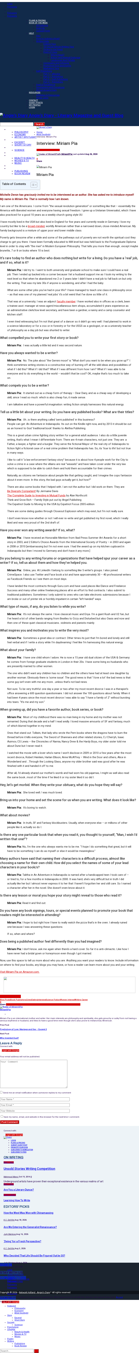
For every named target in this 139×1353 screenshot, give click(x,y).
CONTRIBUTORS (13, 1277)
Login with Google (10, 1050)
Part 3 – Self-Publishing (55, 79)
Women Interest (67, 1000)
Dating (34, 1000)
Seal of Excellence (45, 84)
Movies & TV (21, 160)
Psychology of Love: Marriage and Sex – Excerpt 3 (23, 1029)
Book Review (22, 173)
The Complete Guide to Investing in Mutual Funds (36, 495)
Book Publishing (18, 1000)
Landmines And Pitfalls (63, 60)
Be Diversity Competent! (21, 491)
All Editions (42, 25)
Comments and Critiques (56, 63)
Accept (119, 1297)
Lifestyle (14, 155)
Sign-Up (40, 28)
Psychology (16, 152)
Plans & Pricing (37, 20)
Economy (20, 134)
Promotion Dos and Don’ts (57, 65)
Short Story (22, 145)
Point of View (50, 52)
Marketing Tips (51, 68)
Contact (33, 100)
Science (19, 150)
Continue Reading (10, 996)
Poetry (12, 165)
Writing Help (42, 41)
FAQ (38, 36)
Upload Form (43, 30)
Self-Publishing (44, 71)
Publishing (21, 171)
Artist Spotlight (25, 137)
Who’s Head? (57, 54)
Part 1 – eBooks (51, 73)
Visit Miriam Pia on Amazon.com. (19, 971)
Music (18, 163)
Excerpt (19, 142)
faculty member (66, 301)
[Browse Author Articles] (11, 1007)
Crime (28, 1000)
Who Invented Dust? (9, 1038)
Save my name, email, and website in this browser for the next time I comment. (42, 1117)
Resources (34, 92)
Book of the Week (38, 23)
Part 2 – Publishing (53, 76)
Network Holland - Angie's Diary (34, 1292)
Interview (42, 1000)
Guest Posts (36, 103)
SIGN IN (6, 1264)
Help (31, 33)
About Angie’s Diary (46, 90)
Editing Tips (49, 44)
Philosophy (21, 132)
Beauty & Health (24, 158)
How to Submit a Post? (48, 38)
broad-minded (36, 226)
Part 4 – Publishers (53, 82)
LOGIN (32, 107)
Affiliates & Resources (48, 95)
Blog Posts (5, 1000)
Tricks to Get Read (53, 49)
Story (11, 139)
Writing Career (81, 1000)
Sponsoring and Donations (50, 87)
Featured (14, 129)
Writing (12, 168)
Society (13, 147)
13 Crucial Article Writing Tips (58, 46)
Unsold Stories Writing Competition (29, 1169)
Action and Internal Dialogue (65, 57)
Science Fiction (53, 1000)
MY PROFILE (35, 105)
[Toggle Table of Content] (32, 185)
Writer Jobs (42, 97)
